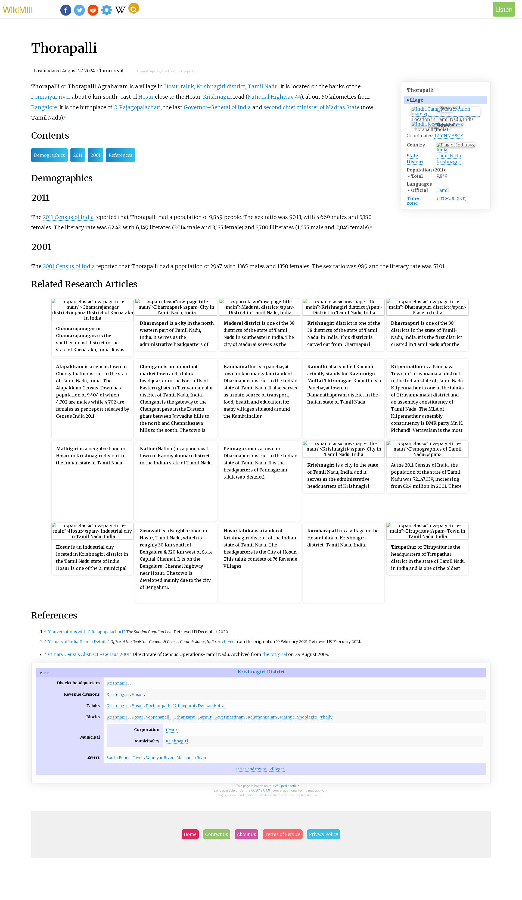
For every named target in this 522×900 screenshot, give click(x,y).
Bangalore (44, 107)
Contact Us (216, 834)
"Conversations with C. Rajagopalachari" (86, 631)
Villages (277, 769)
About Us (246, 834)
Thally (326, 717)
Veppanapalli (158, 717)
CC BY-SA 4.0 (260, 790)
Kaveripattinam (230, 717)
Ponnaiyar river (50, 96)
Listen (503, 9)
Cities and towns (251, 769)
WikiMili (17, 9)
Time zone (413, 201)
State (412, 155)
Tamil (443, 190)
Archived (226, 641)
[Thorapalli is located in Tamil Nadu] (446, 114)
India (442, 149)
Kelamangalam (262, 717)
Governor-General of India (217, 107)
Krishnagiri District (261, 671)
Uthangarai (184, 705)
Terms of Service (282, 834)
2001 (96, 155)
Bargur (205, 717)
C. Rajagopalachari (137, 107)
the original (274, 654)
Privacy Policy (323, 834)
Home (190, 834)
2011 (77, 155)
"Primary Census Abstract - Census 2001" (87, 654)
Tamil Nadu (449, 155)
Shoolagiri (307, 717)
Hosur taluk (179, 86)
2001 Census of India (69, 266)
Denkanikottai (212, 705)
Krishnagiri (449, 161)
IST (461, 198)
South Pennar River (125, 757)
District (415, 161)
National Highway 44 (274, 96)
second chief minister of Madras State (311, 107)
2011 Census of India (68, 217)
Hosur (146, 96)
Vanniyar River (160, 757)
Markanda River (191, 757)
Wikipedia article (287, 785)
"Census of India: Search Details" (78, 641)
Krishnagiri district (221, 86)
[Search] (133, 8)
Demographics (49, 155)
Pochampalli (158, 705)
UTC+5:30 (446, 198)
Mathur (287, 717)
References (120, 155)
